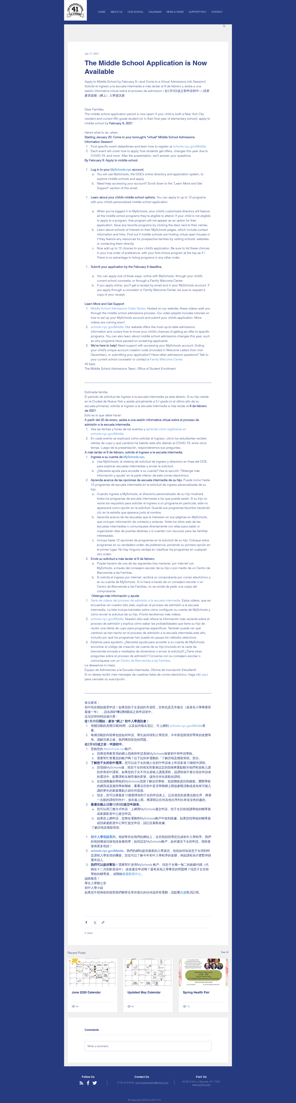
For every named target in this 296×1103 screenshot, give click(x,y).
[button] (224, 25)
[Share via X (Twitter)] (94, 922)
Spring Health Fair (196, 992)
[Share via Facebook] (86, 922)
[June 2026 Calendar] (92, 972)
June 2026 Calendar (86, 992)
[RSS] (81, 1083)
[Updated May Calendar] (148, 972)
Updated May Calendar (144, 992)
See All (225, 952)
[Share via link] (103, 922)
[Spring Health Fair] (203, 972)
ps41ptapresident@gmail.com (151, 1082)
